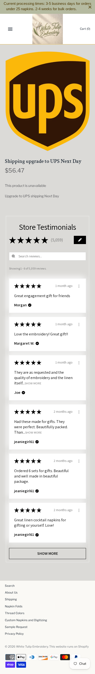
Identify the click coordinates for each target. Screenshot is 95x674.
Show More (33, 383)
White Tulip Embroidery (32, 646)
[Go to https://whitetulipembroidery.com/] (47, 29)
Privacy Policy (14, 633)
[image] (47, 101)
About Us (11, 592)
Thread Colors (14, 613)
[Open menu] (10, 29)
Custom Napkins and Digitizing (26, 620)
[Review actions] (79, 285)
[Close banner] (90, 7)
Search (10, 585)
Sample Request (16, 627)
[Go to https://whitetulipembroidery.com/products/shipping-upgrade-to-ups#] (85, 9)
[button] (80, 240)
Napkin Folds (13, 606)
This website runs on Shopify (69, 646)
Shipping (11, 599)
